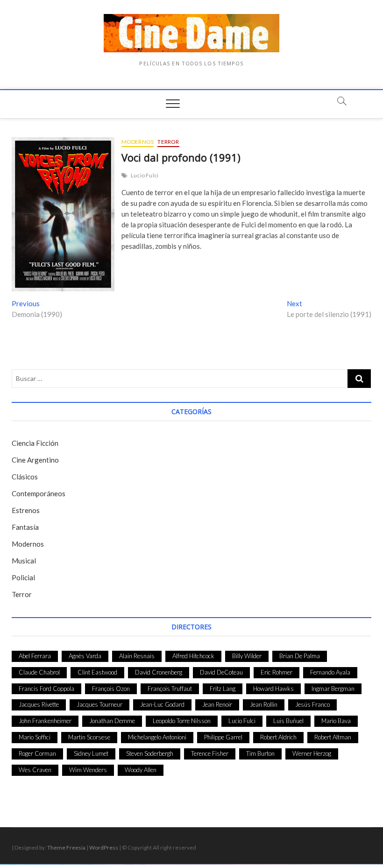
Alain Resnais (137, 656)
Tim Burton (260, 753)
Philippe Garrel (223, 737)
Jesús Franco (312, 704)
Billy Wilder (247, 656)
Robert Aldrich (278, 737)
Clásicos (25, 476)
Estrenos (26, 510)
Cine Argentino (35, 460)
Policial (23, 577)
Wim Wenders (88, 770)
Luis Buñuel (288, 720)
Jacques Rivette (39, 704)
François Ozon (111, 688)
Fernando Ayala (330, 672)
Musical (24, 560)
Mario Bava (336, 720)
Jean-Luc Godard (162, 704)
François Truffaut (170, 688)
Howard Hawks (273, 688)
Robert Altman (332, 737)
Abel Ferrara (35, 656)
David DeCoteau (221, 672)
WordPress (103, 847)
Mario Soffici (34, 737)
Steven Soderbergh (149, 753)
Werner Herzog (311, 753)
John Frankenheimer (45, 720)
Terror (168, 141)
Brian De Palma (299, 656)
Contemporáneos (38, 493)
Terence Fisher (209, 753)
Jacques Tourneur (99, 704)
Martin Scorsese (89, 737)
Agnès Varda (85, 656)
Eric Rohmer (276, 672)
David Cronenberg (158, 672)
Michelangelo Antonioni (157, 737)
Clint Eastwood (97, 672)
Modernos (137, 141)
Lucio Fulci (144, 175)
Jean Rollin (263, 704)
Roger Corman (37, 753)
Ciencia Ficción (35, 443)
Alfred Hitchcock (193, 656)
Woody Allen (140, 770)
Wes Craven (35, 770)
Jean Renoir (217, 704)
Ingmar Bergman (333, 688)
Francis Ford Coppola (46, 688)
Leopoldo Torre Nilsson (182, 720)
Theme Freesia (66, 847)
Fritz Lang (222, 688)
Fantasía (25, 527)
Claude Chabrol (39, 672)
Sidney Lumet (91, 753)
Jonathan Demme (112, 720)
